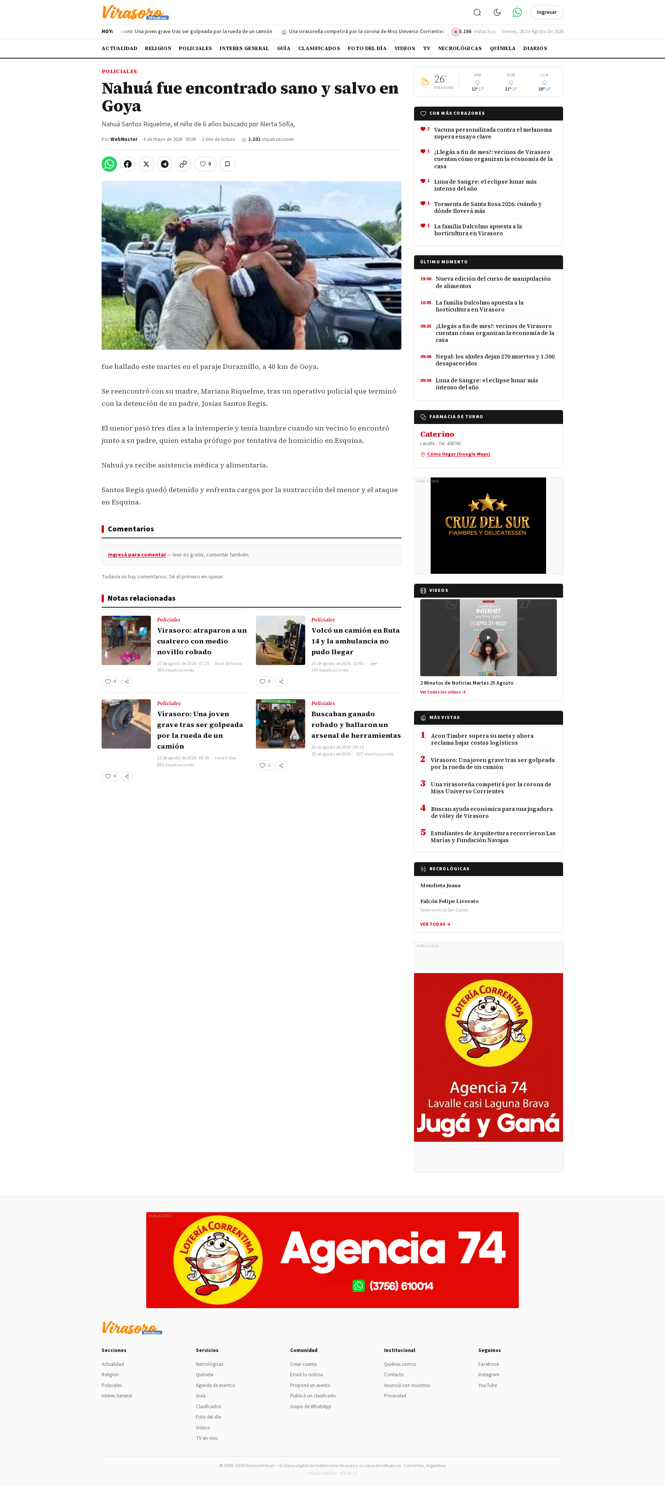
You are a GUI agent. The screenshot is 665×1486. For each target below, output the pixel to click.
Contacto (394, 1374)
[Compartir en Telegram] (164, 164)
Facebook (488, 1364)
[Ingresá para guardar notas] (227, 164)
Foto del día (367, 48)
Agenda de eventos (215, 1385)
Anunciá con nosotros (407, 1385)
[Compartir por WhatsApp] (109, 164)
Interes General (244, 48)
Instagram (489, 1374)
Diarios (535, 48)
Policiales (195, 48)
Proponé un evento (310, 1385)
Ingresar (547, 12)
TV (427, 48)
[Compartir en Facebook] (127, 164)
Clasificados (319, 48)
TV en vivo (207, 1438)
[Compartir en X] (146, 164)
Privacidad (395, 1395)
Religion (158, 48)
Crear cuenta (303, 1364)
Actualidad (119, 48)
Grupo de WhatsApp (310, 1406)
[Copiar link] (183, 164)
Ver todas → (435, 924)
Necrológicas (460, 48)
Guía (284, 48)
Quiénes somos (400, 1364)
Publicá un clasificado (313, 1395)
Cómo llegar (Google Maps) (458, 454)
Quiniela (503, 48)
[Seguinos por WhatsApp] (517, 12)
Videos (404, 48)
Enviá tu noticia (306, 1374)
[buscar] (477, 12)
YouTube (487, 1385)
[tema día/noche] (497, 12)
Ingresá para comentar (137, 555)
